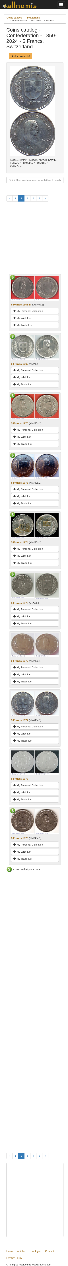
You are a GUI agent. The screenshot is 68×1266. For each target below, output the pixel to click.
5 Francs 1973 (19, 482)
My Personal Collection (29, 310)
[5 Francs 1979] (22, 821)
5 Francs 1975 (19, 603)
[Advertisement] (34, 240)
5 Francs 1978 (19, 778)
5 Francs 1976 (19, 660)
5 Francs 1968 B (21, 304)
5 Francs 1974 (19, 542)
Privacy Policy (14, 1257)
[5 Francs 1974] (22, 525)
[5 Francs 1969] (22, 347)
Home (9, 1251)
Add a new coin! (20, 56)
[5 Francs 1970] (22, 406)
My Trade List (24, 325)
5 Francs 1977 (19, 720)
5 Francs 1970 (19, 423)
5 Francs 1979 (19, 838)
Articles (21, 1251)
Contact (49, 1251)
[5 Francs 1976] (22, 644)
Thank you (35, 1251)
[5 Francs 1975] (22, 585)
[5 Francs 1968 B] (22, 287)
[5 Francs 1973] (22, 466)
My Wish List (23, 318)
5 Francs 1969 (19, 363)
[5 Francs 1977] (22, 703)
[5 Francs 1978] (22, 762)
